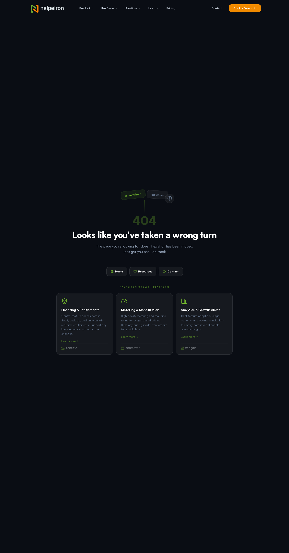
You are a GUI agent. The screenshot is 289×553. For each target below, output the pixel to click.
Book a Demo (242, 8)
